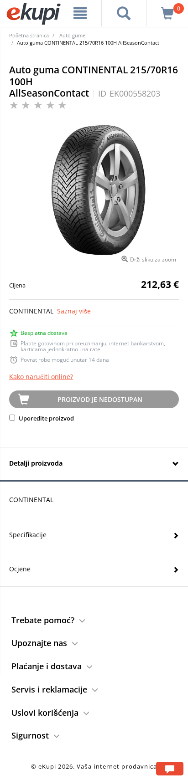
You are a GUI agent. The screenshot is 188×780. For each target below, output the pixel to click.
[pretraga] (124, 13)
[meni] (80, 13)
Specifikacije (28, 534)
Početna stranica (29, 35)
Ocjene (20, 568)
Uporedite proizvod (45, 418)
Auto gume (72, 35)
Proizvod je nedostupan (99, 399)
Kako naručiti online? (41, 376)
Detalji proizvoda (36, 463)
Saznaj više (74, 311)
